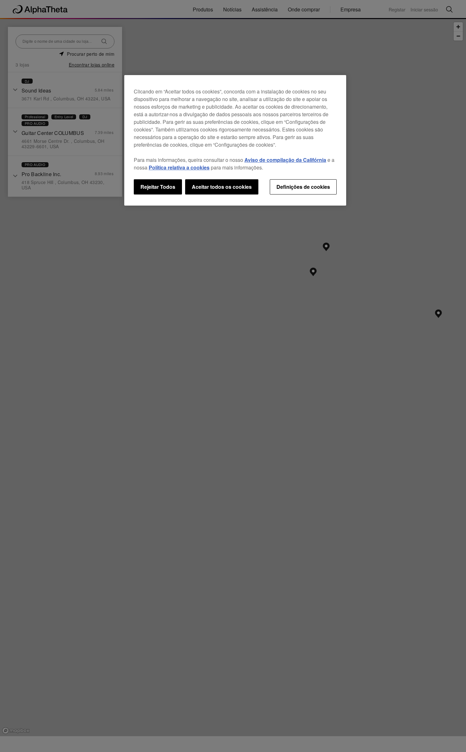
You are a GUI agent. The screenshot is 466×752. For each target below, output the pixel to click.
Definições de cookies (303, 186)
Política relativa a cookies (179, 167)
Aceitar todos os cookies (222, 186)
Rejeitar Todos (157, 186)
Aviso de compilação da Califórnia (285, 159)
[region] (235, 140)
